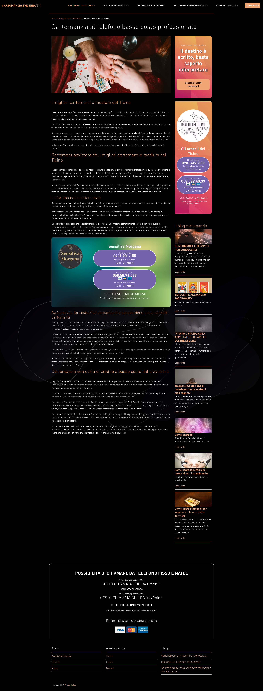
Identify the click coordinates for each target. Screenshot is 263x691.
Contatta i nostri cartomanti (193, 84)
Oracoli (54, 668)
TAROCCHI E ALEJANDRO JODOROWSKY (180, 662)
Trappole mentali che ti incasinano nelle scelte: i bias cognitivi (190, 389)
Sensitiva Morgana (125, 246)
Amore (109, 655)
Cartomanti (252, 5)
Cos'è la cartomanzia (61, 655)
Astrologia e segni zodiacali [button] (190, 5)
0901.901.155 (124, 258)
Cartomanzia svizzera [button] (80, 5)
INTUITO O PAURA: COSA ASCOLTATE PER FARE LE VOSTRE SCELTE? (190, 337)
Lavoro (109, 662)
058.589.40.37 (193, 184)
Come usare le (184, 434)
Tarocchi (55, 662)
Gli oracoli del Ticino (193, 151)
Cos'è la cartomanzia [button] (115, 5)
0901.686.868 (193, 165)
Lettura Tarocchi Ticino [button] (150, 5)
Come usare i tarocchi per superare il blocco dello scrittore (191, 512)
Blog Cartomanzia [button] (225, 5)
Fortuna (110, 668)
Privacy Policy (70, 685)
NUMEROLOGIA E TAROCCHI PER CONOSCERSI (184, 655)
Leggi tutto (180, 271)
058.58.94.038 (125, 279)
